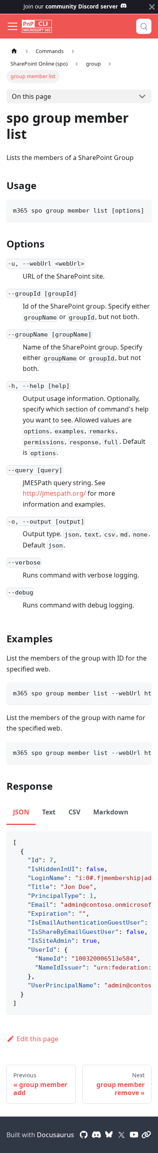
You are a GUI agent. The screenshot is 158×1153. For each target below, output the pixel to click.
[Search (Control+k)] (144, 26)
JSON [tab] (21, 812)
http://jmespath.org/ (54, 493)
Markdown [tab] (110, 812)
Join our (70, 6)
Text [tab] (49, 812)
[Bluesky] (109, 1135)
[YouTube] (134, 1135)
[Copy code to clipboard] (141, 209)
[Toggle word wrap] (127, 692)
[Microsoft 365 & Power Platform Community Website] (146, 1135)
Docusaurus (55, 1134)
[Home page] (14, 51)
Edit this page (37, 1038)
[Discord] (96, 1135)
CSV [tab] (74, 812)
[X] (121, 1135)
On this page (31, 96)
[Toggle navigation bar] (12, 26)
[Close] (152, 7)
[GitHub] (84, 1135)
